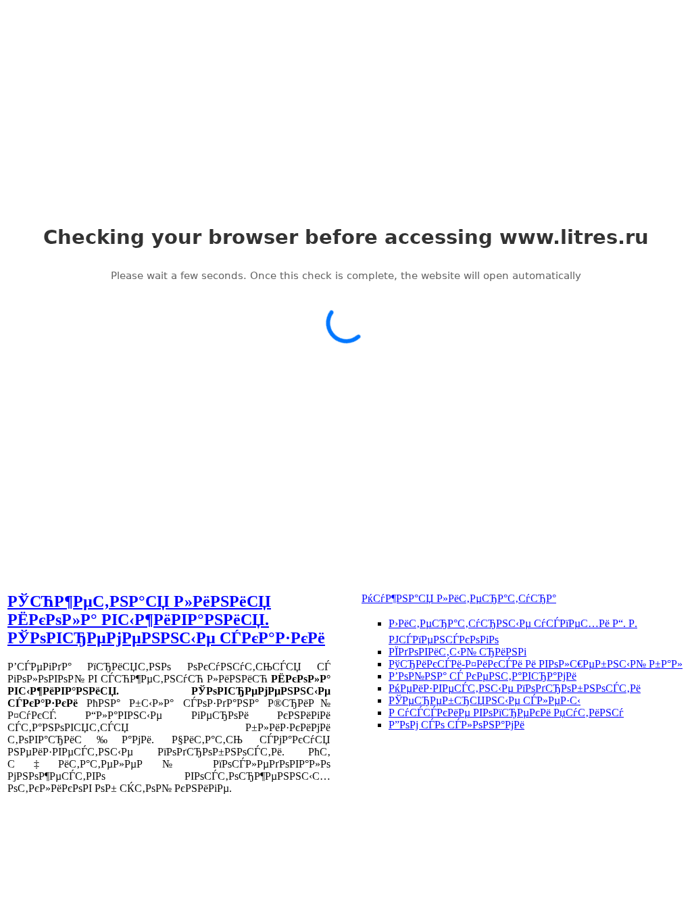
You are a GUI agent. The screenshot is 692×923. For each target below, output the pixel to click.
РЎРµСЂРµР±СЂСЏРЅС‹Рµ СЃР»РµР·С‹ (484, 700)
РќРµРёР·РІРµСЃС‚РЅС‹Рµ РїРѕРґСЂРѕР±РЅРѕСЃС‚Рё (515, 688)
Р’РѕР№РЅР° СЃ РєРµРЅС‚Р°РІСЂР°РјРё (482, 676)
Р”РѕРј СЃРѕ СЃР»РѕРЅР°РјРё (456, 724)
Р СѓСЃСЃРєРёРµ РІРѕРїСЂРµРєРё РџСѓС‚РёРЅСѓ (506, 712)
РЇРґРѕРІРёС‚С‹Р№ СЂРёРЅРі (457, 651)
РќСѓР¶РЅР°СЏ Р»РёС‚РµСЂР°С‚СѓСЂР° (459, 598)
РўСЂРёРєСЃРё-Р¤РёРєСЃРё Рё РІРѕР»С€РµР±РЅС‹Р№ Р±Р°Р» (536, 664)
